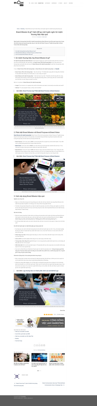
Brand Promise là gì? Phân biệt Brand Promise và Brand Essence (41, 91)
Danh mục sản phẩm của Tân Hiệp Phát (24, 336)
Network (47, 3)
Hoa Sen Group (18, 340)
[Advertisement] (48, 16)
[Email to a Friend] (39, 345)
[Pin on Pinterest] (42, 345)
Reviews (71, 3)
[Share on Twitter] (37, 345)
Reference (54, 3)
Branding (23, 28)
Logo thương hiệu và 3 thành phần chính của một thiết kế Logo (40, 271)
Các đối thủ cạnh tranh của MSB (22, 334)
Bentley (17, 338)
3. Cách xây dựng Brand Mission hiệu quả (24, 54)
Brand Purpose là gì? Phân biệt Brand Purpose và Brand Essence (41, 156)
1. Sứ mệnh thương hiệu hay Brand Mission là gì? (25, 51)
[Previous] (15, 359)
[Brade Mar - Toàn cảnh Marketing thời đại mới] (20, 3)
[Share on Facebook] (35, 345)
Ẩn (41, 48)
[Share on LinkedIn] (44, 345)
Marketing (40, 3)
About (65, 3)
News (36, 3)
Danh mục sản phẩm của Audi (22, 331)
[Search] (29, 3)
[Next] (63, 359)
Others (60, 3)
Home (32, 3)
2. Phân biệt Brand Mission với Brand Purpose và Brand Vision (28, 52)
